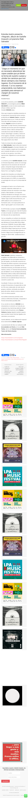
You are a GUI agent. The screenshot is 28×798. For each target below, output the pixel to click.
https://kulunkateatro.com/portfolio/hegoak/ (14, 339)
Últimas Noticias (16, 357)
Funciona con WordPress (20, 786)
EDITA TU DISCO (23, 790)
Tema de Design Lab (14, 787)
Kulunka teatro (8, 359)
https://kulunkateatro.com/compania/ (12, 337)
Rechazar (24, 5)
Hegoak (2, 359)
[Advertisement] (14, 18)
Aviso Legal (23, 795)
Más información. (5, 8)
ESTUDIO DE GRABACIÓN (14, 792)
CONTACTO (12, 790)
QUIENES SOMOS (5, 790)
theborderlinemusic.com (19, 359)
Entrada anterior (8, 369)
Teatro (11, 357)
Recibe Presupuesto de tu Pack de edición (11, 795)
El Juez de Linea (15, 44)
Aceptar (19, 5)
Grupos (8, 357)
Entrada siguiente (19, 369)
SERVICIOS (17, 790)
